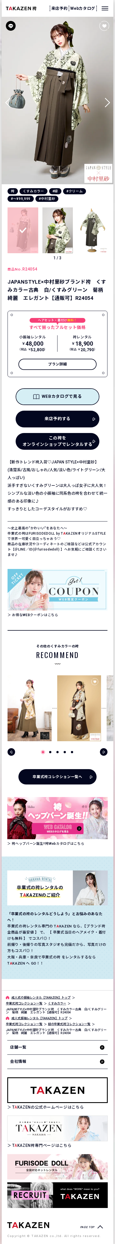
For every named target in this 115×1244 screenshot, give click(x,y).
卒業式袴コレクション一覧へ (57, 777)
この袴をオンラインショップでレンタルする (57, 441)
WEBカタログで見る (62, 396)
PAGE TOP (87, 1227)
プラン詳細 (57, 364)
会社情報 (18, 1061)
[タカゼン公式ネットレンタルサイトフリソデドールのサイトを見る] (57, 1167)
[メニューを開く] (105, 8)
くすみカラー (33, 191)
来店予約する (57, 418)
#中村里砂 (47, 199)
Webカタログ (82, 8)
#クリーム (74, 191)
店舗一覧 (18, 1047)
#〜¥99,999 (20, 199)
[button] (107, 100)
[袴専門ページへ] (28, 1225)
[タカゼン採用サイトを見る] (57, 1195)
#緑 (55, 191)
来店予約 (59, 8)
